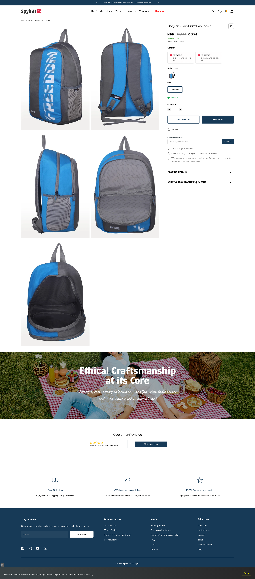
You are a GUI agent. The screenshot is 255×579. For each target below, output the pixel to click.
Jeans (130, 11)
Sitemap (155, 549)
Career (201, 535)
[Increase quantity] (180, 109)
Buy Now (218, 119)
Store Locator (111, 540)
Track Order (110, 530)
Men (108, 11)
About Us (202, 525)
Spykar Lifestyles (131, 563)
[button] (231, 26)
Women (119, 11)
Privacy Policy (158, 525)
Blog (200, 549)
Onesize (175, 89)
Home (23, 20)
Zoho (200, 540)
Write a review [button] (151, 444)
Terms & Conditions (161, 530)
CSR (153, 544)
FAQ (153, 540)
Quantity (171, 104)
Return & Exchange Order (117, 535)
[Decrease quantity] (169, 109)
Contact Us (110, 525)
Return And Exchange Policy (165, 535)
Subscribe (81, 534)
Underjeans (144, 11)
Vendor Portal (205, 544)
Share (175, 129)
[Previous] (96, 2)
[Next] (158, 2)
